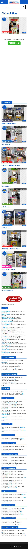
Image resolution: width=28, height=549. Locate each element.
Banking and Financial (6, 332)
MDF (21, 510)
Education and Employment (7, 318)
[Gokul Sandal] (14, 197)
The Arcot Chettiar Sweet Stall (10, 248)
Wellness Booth (6, 186)
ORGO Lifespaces (6, 228)
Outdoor (23, 439)
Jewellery (3, 337)
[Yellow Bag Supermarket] (14, 113)
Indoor (21, 438)
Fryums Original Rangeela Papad (10, 165)
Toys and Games (5, 349)
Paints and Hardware (6, 346)
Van (23, 391)
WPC (21, 513)
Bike (23, 394)
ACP (21, 511)
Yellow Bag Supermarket (8, 123)
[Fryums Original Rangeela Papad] (14, 155)
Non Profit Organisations (7, 321)
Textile (2, 342)
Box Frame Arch (5, 451)
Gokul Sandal (5, 207)
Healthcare (3, 317)
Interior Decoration (5, 352)
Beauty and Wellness (6, 324)
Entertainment (4, 335)
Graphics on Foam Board (7, 501)
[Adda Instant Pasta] (14, 280)
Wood (22, 514)
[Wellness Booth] (14, 176)
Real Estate (4, 336)
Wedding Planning (11, 481)
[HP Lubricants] (14, 134)
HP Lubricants (5, 144)
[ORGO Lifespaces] (14, 217)
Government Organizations (7, 329)
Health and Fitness (5, 314)
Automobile (4, 327)
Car (22, 393)
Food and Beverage (5, 311)
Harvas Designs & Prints (8, 269)
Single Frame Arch (5, 448)
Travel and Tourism (5, 339)
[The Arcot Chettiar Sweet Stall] (14, 238)
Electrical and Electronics (7, 343)
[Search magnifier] (24, 7)
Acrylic (22, 508)
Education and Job (8, 385)
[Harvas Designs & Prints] (14, 259)
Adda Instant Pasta (7, 290)
